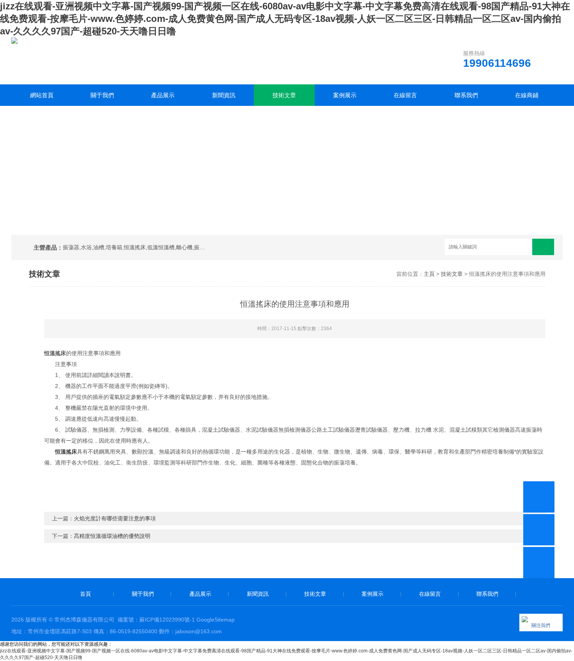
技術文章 (284, 95)
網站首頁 (41, 95)
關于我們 (102, 95)
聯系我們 (466, 95)
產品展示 (163, 95)
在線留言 (405, 95)
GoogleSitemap (215, 619)
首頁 (85, 594)
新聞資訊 (223, 95)
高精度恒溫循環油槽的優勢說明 (112, 536)
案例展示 (345, 95)
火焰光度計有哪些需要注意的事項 (115, 518)
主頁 (429, 274)
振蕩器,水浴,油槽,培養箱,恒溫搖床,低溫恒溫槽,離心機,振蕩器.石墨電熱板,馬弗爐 (135, 247)
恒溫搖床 (66, 451)
